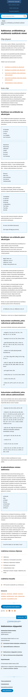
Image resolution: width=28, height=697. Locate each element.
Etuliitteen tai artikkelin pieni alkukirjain (15, 70)
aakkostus (3, 594)
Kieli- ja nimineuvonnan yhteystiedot (12, 655)
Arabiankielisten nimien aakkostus (13, 83)
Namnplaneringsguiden (14, 11)
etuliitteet (3, 596)
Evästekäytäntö (5, 684)
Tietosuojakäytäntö (6, 681)
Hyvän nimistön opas (14, 8)
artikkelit (15, 594)
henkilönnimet (10, 596)
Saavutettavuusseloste (7, 687)
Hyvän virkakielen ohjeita (14, 4)
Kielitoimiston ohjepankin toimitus (11, 652)
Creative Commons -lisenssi (9, 668)
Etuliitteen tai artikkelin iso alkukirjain (14, 67)
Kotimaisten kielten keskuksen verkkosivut (13, 643)
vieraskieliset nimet (12, 598)
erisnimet (20, 594)
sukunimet (4, 598)
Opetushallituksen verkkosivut (10, 647)
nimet (16, 596)
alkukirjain (9, 594)
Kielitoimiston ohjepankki (14, 1)
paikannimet (21, 596)
